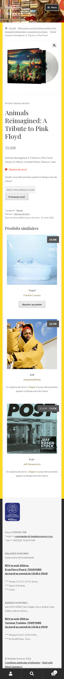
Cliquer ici (33, 386)
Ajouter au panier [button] (32, 304)
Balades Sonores (14, 10)
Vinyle (53, 31)
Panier (49, 671)
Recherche (32, 673)
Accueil (12, 28)
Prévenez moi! (17, 196)
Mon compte (10, 673)
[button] (54, 45)
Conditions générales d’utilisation (22, 662)
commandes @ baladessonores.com (34, 536)
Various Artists (22, 214)
